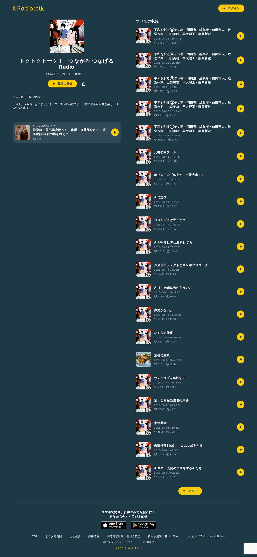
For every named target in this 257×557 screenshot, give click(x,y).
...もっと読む (20, 107)
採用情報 (93, 536)
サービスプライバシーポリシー (205, 536)
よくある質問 (53, 536)
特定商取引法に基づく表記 (124, 536)
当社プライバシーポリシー (119, 541)
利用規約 (148, 541)
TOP (35, 536)
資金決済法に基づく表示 (163, 536)
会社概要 (75, 536)
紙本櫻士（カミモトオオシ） (66, 73)
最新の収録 (65, 84)
